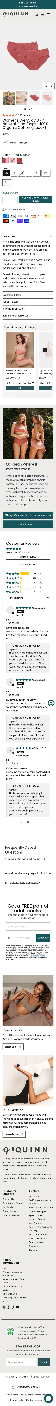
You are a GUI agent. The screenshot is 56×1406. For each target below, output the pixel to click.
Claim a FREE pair (37, 1211)
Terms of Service (11, 1215)
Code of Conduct (37, 1219)
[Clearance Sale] (28, 1000)
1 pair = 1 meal (35, 1215)
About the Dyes (11, 302)
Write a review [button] (28, 556)
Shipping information (14, 309)
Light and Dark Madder (6, 160)
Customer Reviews (38, 1238)
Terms (43, 955)
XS (6, 173)
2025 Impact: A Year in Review (40, 1202)
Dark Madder (20, 160)
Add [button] (20, 388)
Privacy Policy (34, 955)
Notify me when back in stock (35, 199)
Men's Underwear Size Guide (13, 1281)
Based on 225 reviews (18, 552)
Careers (33, 1250)
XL (36, 173)
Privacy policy (27, 1394)
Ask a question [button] (28, 564)
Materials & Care (12, 295)
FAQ (4, 1268)
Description (9, 236)
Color (16, 155)
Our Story (34, 1196)
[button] (10, 115)
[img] (24, 607)
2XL (46, 173)
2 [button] (21, 822)
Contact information (36, 1400)
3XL (7, 182)
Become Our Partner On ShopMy (41, 1229)
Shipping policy (17, 1400)
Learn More (12, 1134)
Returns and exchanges (15, 316)
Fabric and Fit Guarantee (41, 1207)
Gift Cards (8, 1207)
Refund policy (12, 1394)
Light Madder (13, 160)
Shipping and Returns (13, 1203)
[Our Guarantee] (28, 1080)
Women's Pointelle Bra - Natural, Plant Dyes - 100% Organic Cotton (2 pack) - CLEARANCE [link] (19, 372)
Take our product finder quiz (14, 1299)
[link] (20, 350)
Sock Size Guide (11, 1293)
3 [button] (28, 822)
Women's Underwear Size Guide (13, 1274)
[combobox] (10, 938)
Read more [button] (12, 710)
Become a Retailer (38, 1234)
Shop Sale (11, 1046)
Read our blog (36, 1242)
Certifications (35, 1223)
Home (27, 109)
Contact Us (8, 1199)
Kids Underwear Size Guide (12, 1288)
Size (5, 168)
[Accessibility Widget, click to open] (51, 703)
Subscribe (43, 937)
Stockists (33, 1246)
